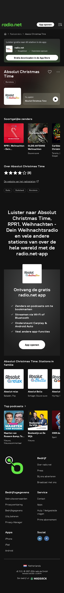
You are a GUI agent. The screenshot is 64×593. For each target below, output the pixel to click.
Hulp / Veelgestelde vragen (47, 512)
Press (40, 471)
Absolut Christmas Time (36, 101)
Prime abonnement (47, 520)
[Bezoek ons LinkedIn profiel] (39, 538)
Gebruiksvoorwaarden (16, 499)
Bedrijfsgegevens (13, 510)
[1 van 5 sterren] (6, 173)
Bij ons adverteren (46, 476)
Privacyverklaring (14, 505)
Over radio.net (44, 465)
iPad (7, 545)
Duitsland (19, 190)
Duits (8, 190)
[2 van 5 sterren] (10, 173)
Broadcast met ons (46, 482)
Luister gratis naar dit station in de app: (26, 42)
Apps (39, 505)
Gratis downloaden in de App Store (32, 58)
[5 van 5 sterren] (24, 173)
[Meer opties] (58, 72)
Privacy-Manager (13, 522)
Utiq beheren (12, 516)
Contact (41, 499)
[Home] (5, 34)
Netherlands (34, 566)
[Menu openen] (60, 25)
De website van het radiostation (20, 181)
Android (9, 551)
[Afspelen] (55, 99)
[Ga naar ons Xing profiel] (46, 538)
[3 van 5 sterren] (15, 173)
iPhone (8, 539)
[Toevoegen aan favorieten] (49, 71)
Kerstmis (10, 82)
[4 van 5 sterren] (20, 173)
